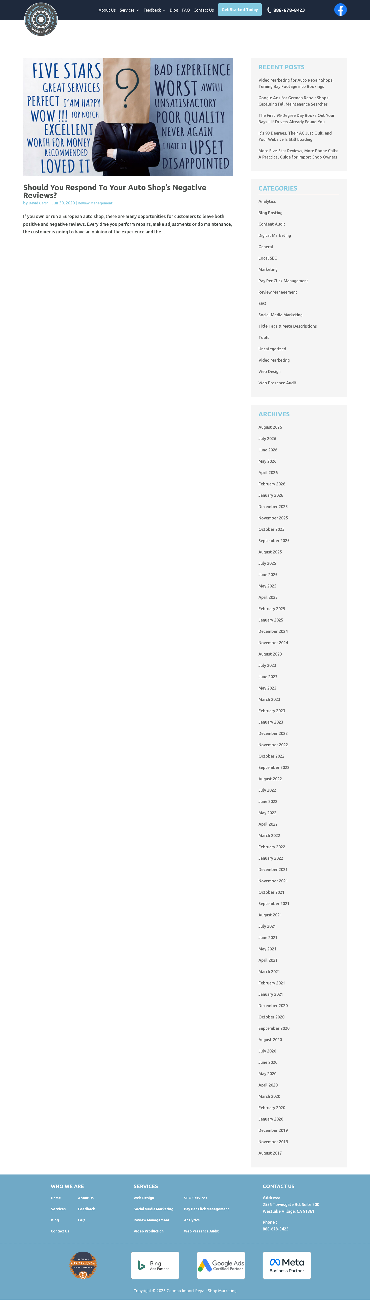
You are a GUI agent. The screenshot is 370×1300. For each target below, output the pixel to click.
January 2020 (270, 1119)
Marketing (268, 269)
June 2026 (267, 450)
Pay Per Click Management (283, 280)
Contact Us (204, 10)
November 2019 (273, 1141)
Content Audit (271, 224)
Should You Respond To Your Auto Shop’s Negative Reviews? (114, 191)
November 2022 (273, 744)
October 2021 (271, 892)
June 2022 (267, 801)
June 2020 (267, 1062)
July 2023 (267, 665)
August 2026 (270, 427)
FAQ (186, 10)
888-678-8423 (289, 10)
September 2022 (273, 767)
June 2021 (267, 937)
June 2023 (267, 676)
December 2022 (273, 733)
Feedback (152, 10)
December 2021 (273, 869)
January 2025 (270, 620)
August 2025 (270, 552)
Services (127, 10)
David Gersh (39, 203)
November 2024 (273, 642)
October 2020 (271, 1017)
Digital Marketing (274, 235)
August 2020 (270, 1039)
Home (56, 1198)
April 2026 (268, 472)
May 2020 (267, 1073)
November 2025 (273, 518)
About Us (107, 10)
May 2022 (267, 813)
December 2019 (273, 1130)
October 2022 (271, 756)
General (265, 246)
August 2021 (270, 915)
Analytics (267, 201)
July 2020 (267, 1051)
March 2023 (269, 699)
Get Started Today (240, 9)
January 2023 (270, 722)
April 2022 (268, 824)
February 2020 (271, 1107)
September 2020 (273, 1028)
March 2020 (269, 1096)
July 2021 (267, 926)
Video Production (149, 1231)
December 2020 (273, 1005)
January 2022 (270, 858)
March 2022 (269, 835)
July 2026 (267, 438)
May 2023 (267, 688)
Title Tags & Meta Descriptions (287, 326)
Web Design (269, 371)
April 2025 (268, 597)
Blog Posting (270, 212)
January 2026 (270, 495)
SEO (262, 303)
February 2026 (271, 484)
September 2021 (273, 903)
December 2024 (273, 631)
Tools (263, 337)
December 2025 (273, 506)
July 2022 (267, 790)
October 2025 (271, 529)
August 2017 (270, 1153)
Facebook (340, 9)
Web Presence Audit (277, 383)
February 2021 (271, 983)
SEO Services (195, 1198)
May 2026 (267, 461)
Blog (174, 10)
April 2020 (268, 1085)
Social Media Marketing (280, 315)
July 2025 (267, 563)
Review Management (95, 203)
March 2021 (269, 971)
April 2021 (268, 960)
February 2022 (271, 847)
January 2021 (270, 994)
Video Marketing (274, 360)
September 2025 (273, 540)
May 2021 (267, 949)
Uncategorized (272, 349)
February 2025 (271, 608)
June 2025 (267, 574)
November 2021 (273, 881)
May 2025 (267, 586)
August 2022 (270, 779)
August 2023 (270, 654)
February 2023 (271, 710)
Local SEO (268, 258)
